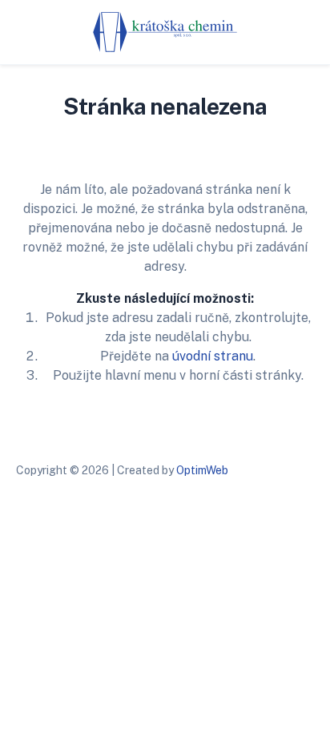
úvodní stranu (212, 356)
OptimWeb (202, 470)
